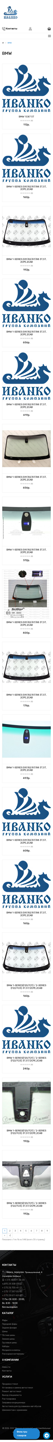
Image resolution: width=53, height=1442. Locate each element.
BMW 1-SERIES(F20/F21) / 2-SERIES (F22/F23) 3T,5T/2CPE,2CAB (26, 986)
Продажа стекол (10, 1384)
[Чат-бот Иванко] (46, 1435)
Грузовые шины (9, 1342)
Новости (6, 1367)
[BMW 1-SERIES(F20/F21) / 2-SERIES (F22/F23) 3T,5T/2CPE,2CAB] (26, 957)
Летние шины (8, 1335)
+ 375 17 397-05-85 (12, 1291)
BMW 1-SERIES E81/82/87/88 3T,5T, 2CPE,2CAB (26, 188)
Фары (4, 1320)
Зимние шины (8, 1339)
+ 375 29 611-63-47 (12, 1295)
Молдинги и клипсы (11, 1350)
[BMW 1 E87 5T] (26, 88)
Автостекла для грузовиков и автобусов (21, 1406)
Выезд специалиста (11, 1395)
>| (10, 1235)
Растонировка (9, 1399)
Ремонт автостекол (11, 1391)
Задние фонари (9, 1328)
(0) (32, 121)
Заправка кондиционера (13, 1402)
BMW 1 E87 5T (26, 116)
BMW (10, 43)
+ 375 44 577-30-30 (15, 1280)
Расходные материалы (13, 1354)
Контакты (7, 1371)
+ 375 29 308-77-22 (12, 1283)
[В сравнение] (48, 110)
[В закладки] (5, 110)
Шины (5, 1331)
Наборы (5, 1346)
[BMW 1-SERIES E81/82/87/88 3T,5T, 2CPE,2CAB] (26, 158)
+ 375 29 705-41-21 (12, 1287)
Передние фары (9, 1324)
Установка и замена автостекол (17, 1388)
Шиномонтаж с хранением (14, 1410)
